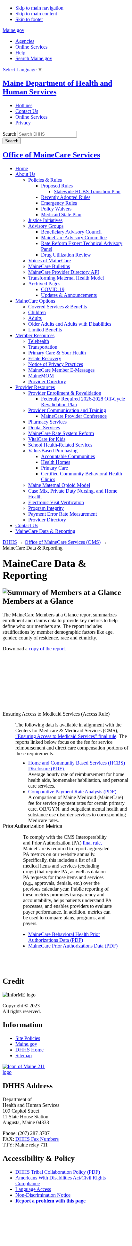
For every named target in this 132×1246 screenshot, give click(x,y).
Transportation (42, 347)
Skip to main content (36, 13)
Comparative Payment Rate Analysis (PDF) (72, 791)
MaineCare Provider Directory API (63, 272)
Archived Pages (44, 283)
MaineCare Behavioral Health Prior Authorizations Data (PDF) (64, 937)
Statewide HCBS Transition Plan (87, 191)
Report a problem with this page (50, 1200)
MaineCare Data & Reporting (45, 531)
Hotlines (23, 105)
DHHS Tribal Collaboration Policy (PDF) (57, 1172)
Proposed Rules (57, 185)
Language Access (33, 1189)
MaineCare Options (35, 301)
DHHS (10, 542)
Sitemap (23, 1055)
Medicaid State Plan (61, 214)
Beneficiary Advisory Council (71, 231)
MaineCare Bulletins (49, 266)
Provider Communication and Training (67, 410)
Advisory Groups (45, 226)
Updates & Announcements (69, 295)
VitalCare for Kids (46, 439)
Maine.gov (13, 30)
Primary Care (54, 468)
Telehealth (38, 341)
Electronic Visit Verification (56, 502)
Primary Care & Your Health (57, 352)
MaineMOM (41, 375)
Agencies (24, 41)
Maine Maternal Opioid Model (59, 485)
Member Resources (34, 335)
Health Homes (55, 462)
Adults (35, 318)
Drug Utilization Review (66, 255)
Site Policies (27, 1038)
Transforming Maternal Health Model (66, 278)
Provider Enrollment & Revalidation (64, 393)
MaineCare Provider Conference (74, 416)
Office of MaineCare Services (51, 155)
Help (20, 52)
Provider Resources (35, 387)
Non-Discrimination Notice (42, 1195)
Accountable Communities (68, 456)
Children (37, 312)
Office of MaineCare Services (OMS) (63, 542)
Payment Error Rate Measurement (62, 514)
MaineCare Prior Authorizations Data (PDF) (73, 945)
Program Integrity (46, 508)
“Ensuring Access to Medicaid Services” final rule (65, 736)
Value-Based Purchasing (53, 450)
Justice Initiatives (45, 220)
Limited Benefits (45, 329)
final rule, (92, 842)
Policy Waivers (56, 208)
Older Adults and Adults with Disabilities (69, 324)
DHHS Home (29, 1049)
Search (9, 134)
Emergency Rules (59, 203)
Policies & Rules (45, 180)
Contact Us (26, 111)
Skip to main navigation (39, 8)
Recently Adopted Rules (65, 197)
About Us (25, 174)
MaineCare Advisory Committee (74, 237)
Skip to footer (29, 19)
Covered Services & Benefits (57, 306)
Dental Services (44, 427)
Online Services (31, 47)
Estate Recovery (44, 358)
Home (21, 168)
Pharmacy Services (47, 422)
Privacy (23, 122)
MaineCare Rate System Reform (61, 433)
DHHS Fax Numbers (37, 1139)
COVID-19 (52, 289)
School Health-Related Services (60, 445)
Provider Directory (47, 381)
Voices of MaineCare (49, 260)
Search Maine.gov (33, 58)
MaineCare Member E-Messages (61, 370)
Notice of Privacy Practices (55, 364)
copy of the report (47, 648)
